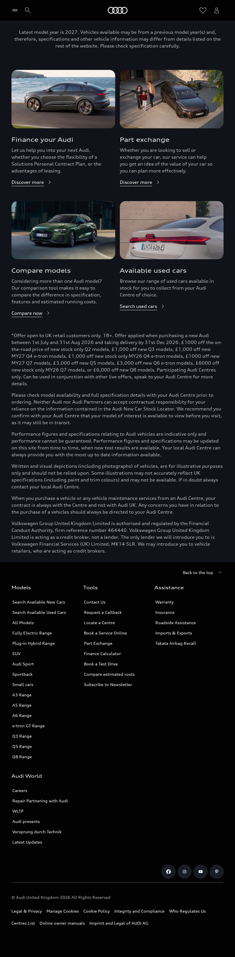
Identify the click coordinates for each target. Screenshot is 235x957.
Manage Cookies (62, 911)
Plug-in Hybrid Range (33, 643)
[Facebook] (168, 872)
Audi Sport (23, 663)
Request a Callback (103, 612)
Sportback (22, 674)
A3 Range (22, 694)
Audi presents (26, 821)
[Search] (28, 10)
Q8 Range (22, 756)
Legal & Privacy (26, 911)
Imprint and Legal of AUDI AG (118, 923)
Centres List (23, 923)
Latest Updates (27, 842)
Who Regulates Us (187, 911)
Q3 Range (22, 736)
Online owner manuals (62, 923)
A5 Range (22, 705)
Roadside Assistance (175, 622)
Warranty (164, 602)
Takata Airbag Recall (175, 643)
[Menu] (16, 10)
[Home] (118, 10)
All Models (23, 622)
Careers (19, 790)
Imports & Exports (173, 632)
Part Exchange (98, 643)
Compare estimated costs (109, 674)
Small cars (22, 684)
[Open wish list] (203, 10)
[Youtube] (200, 872)
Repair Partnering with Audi (40, 800)
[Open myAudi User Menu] (217, 10)
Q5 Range (22, 746)
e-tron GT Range (28, 725)
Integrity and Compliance (139, 911)
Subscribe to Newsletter (108, 684)
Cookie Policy (96, 911)
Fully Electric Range (32, 632)
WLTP (17, 811)
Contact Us (94, 602)
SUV (16, 653)
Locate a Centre (99, 622)
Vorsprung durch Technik (37, 831)
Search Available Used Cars (39, 612)
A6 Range (22, 715)
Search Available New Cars (38, 602)
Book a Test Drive (101, 663)
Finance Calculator (102, 653)
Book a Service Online (105, 632)
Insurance (165, 612)
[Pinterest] (217, 872)
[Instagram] (184, 872)
